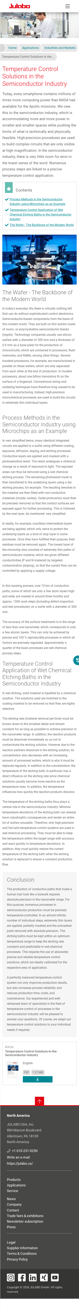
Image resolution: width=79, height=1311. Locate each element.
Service (12, 1191)
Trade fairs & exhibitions (25, 1216)
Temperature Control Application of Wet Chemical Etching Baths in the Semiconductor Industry (40, 214)
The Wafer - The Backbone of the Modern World (42, 225)
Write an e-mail (18, 1157)
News (11, 1199)
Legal (11, 1242)
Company (14, 1204)
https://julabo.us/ (20, 1163)
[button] (39, 259)
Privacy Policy (17, 1259)
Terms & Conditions (22, 1254)
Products (14, 1180)
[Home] (19, 6)
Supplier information (22, 1248)
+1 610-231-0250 (25, 1151)
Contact (13, 1210)
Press (11, 1227)
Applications (16, 1185)
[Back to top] (39, 1101)
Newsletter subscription (25, 1221)
